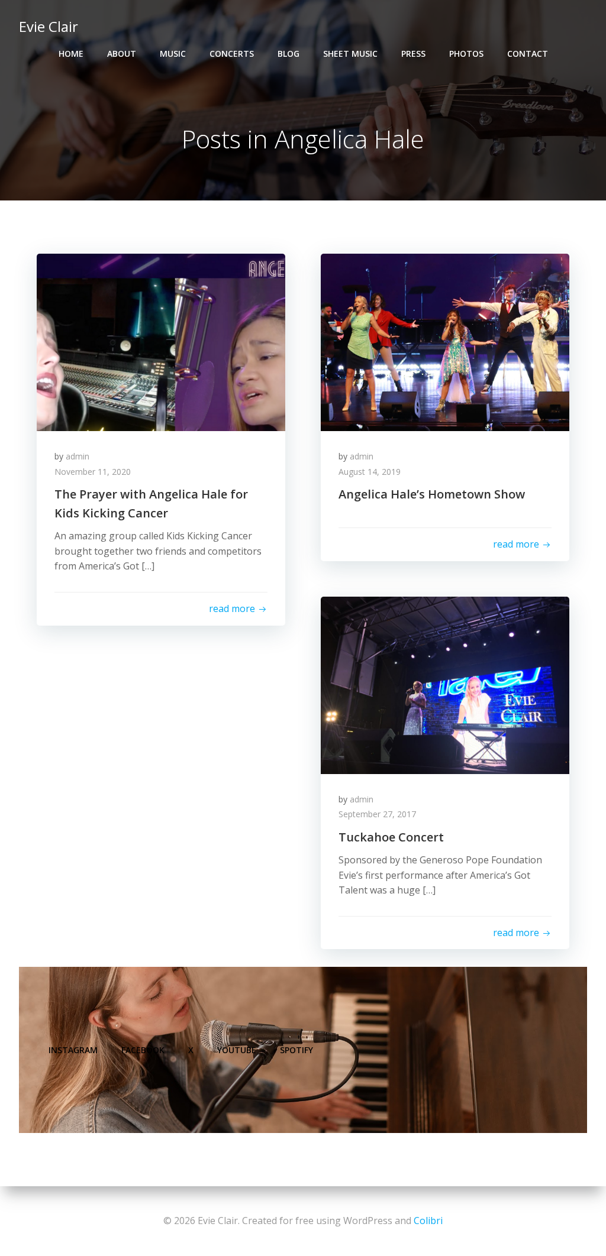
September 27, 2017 (377, 814)
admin (77, 456)
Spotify (296, 1050)
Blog (288, 53)
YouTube (236, 1050)
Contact (527, 53)
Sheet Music (350, 53)
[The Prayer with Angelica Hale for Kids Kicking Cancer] (161, 341)
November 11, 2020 (92, 471)
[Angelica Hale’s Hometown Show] (445, 341)
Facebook (143, 1050)
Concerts (231, 53)
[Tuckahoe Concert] (445, 684)
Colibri (428, 1220)
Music (173, 53)
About (121, 53)
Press (413, 53)
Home (71, 53)
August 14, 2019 (370, 471)
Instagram (73, 1050)
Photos (466, 53)
